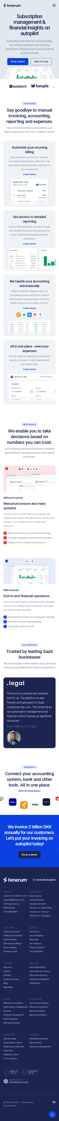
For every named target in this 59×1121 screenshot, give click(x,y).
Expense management (40, 979)
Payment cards (10, 951)
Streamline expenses (39, 1039)
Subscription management (15, 1007)
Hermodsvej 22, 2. (11, 904)
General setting (10, 939)
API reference (35, 943)
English (48, 894)
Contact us (34, 931)
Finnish (41, 920)
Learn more (29, 174)
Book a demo (18, 61)
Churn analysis (10, 1058)
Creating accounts (11, 931)
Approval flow (36, 1043)
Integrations (35, 983)
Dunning (7, 1011)
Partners (7, 975)
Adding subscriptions (13, 935)
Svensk (41, 911)
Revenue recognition (39, 1007)
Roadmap (34, 939)
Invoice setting (9, 947)
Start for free (41, 61)
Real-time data (9, 1039)
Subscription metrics (12, 1043)
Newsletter (8, 987)
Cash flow (8, 1050)
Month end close (37, 1011)
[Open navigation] (54, 5)
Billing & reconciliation (13, 1003)
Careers (6, 971)
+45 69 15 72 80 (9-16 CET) (15, 896)
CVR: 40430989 (10, 912)
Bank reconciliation (38, 1015)
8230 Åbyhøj (9, 908)
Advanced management (40, 1046)
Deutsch (42, 928)
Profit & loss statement (13, 1046)
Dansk (41, 894)
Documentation (37, 935)
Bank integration (10, 1019)
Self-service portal (11, 1023)
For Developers (36, 951)
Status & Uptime (37, 947)
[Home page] (26, 5)
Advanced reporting (38, 975)
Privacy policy (27, 1102)
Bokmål (41, 903)
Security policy (10, 1106)
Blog (5, 983)
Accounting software (39, 1003)
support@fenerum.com (14, 900)
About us (7, 967)
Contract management (13, 1015)
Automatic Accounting (40, 971)
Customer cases (10, 979)
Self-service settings (12, 943)
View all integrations (29, 791)
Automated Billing (37, 967)
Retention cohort (10, 1054)
